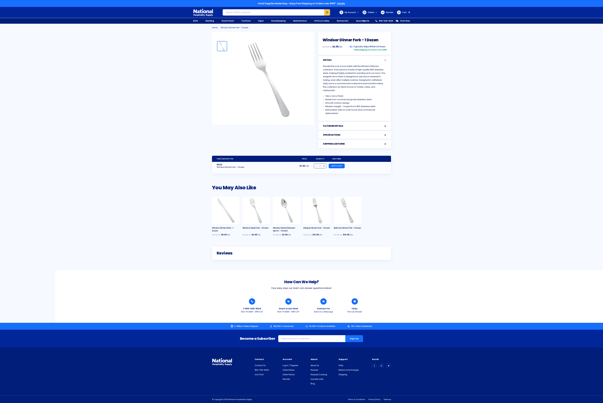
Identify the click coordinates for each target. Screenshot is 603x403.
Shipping (343, 374)
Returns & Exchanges (349, 370)
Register (294, 365)
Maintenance (300, 20)
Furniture (246, 20)
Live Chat (259, 374)
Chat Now (405, 20)
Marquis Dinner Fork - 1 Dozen (316, 228)
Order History (289, 374)
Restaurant (342, 20)
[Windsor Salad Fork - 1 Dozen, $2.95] (256, 210)
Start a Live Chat (288, 308)
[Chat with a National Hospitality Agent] (288, 301)
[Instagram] (381, 365)
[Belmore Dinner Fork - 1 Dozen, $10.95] (347, 210)
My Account (350, 12)
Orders (371, 12)
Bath (195, 20)
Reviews (314, 370)
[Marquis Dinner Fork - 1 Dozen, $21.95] (317, 210)
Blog (313, 383)
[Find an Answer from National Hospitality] (355, 301)
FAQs (355, 308)
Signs (261, 20)
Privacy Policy (374, 399)
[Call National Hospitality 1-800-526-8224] (252, 301)
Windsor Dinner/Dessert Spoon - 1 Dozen (284, 229)
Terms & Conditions (356, 399)
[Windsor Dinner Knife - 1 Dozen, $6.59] (225, 210)
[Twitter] (388, 365)
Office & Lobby (321, 20)
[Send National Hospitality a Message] (323, 301)
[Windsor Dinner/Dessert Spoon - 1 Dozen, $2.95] (286, 210)
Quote (366, 20)
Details (341, 3)
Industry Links (317, 379)
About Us (315, 365)
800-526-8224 (386, 20)
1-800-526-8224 (252, 308)
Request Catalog (319, 374)
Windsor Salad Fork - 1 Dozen (255, 228)
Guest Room (228, 20)
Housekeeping (278, 20)
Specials (360, 20)
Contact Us (323, 308)
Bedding (210, 20)
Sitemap (387, 399)
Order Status (289, 370)
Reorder (389, 12)
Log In (286, 365)
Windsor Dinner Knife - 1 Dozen (223, 229)
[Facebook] (374, 365)
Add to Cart (336, 166)
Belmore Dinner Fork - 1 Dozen (347, 228)
